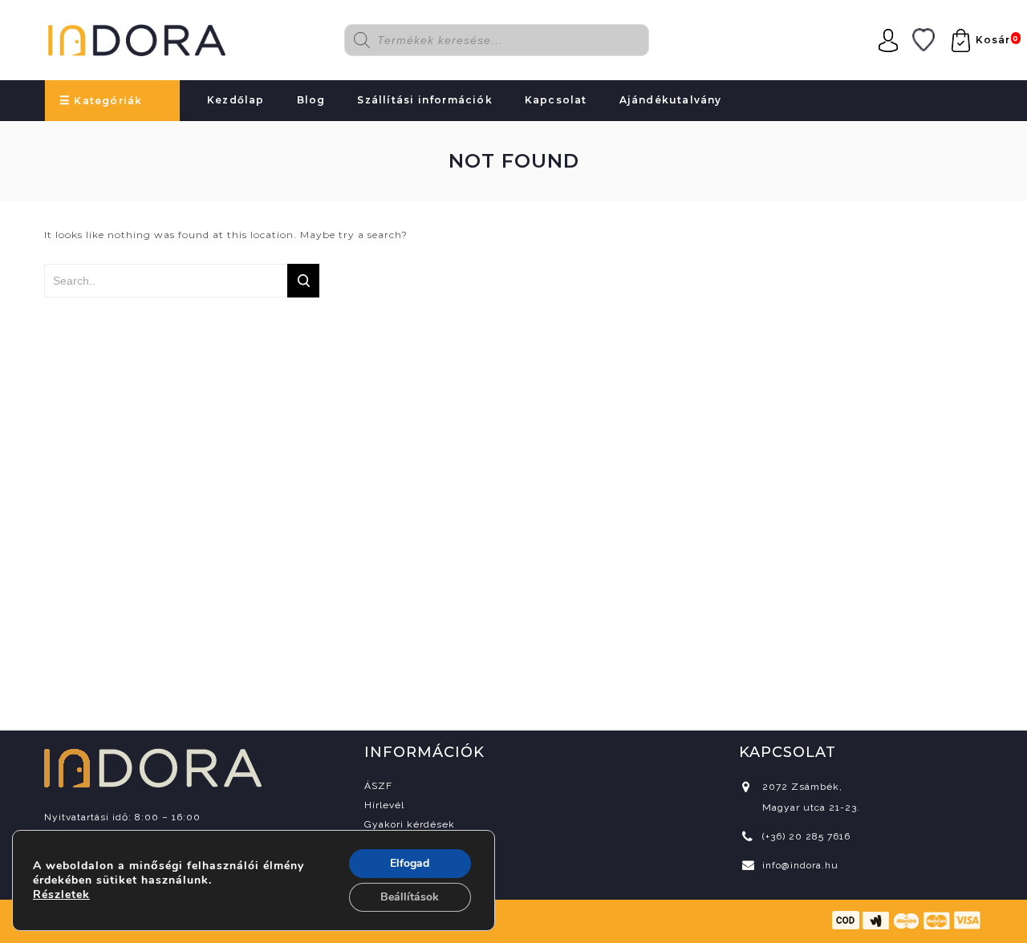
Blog (311, 100)
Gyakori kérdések (409, 824)
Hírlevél (384, 805)
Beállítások (409, 897)
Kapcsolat (556, 100)
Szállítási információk (424, 100)
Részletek (61, 895)
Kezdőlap (236, 100)
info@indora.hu (800, 865)
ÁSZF (378, 785)
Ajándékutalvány (670, 100)
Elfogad (409, 863)
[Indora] (136, 38)
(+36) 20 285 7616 (806, 836)
